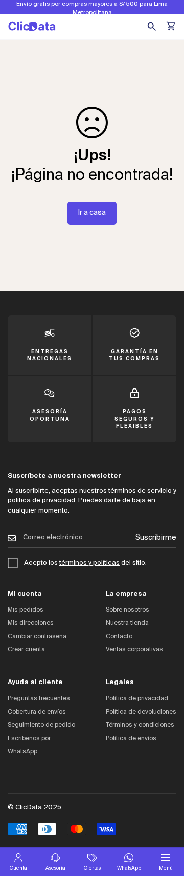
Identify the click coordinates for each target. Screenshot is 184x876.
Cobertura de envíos (37, 712)
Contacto (119, 637)
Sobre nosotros (127, 610)
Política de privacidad (137, 699)
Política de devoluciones (141, 712)
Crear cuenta (26, 650)
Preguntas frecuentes (39, 699)
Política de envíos (131, 739)
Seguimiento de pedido (41, 725)
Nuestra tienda (127, 623)
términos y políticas (89, 562)
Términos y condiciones (140, 725)
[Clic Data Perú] (32, 26)
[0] (171, 26)
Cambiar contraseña (37, 637)
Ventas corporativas (134, 650)
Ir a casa (92, 212)
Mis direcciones (31, 623)
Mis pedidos (25, 610)
